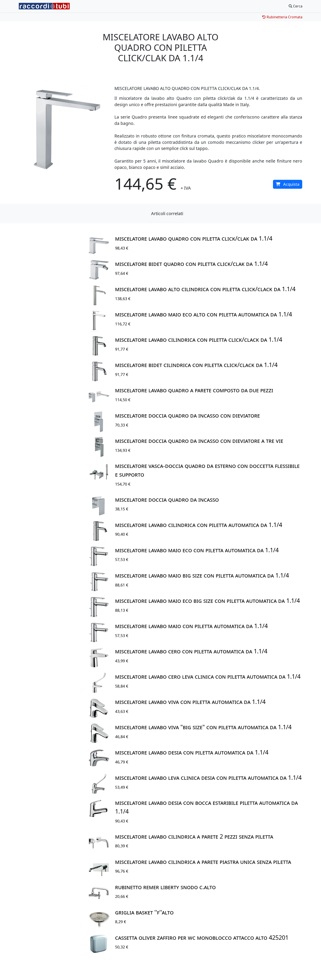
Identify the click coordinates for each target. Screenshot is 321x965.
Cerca (297, 6)
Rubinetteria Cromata (284, 17)
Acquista (291, 184)
